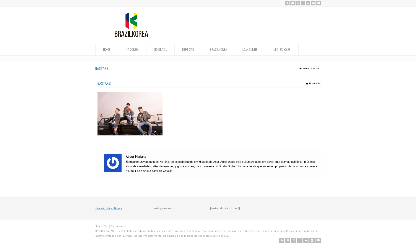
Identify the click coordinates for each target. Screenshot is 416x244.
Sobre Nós (101, 226)
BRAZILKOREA (218, 49)
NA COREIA (132, 49)
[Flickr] (308, 3)
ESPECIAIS (188, 49)
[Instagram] (313, 3)
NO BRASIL (160, 49)
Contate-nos (118, 226)
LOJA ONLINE (249, 49)
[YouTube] (318, 3)
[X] (298, 3)
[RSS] (287, 3)
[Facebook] (303, 3)
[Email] (292, 3)
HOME (106, 49)
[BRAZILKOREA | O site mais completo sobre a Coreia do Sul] (131, 36)
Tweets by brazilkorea (108, 208)
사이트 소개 (282, 49)
